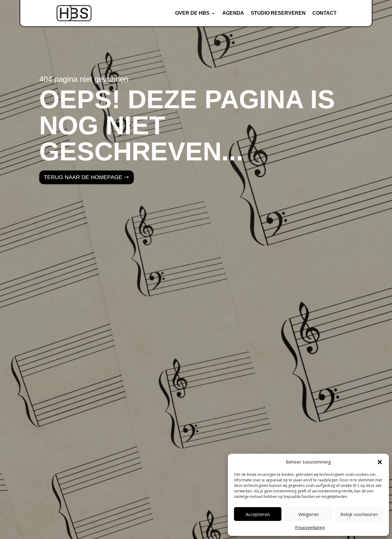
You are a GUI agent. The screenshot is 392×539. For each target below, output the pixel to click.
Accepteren (258, 514)
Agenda (233, 13)
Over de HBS (192, 13)
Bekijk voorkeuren (359, 514)
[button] (380, 462)
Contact (324, 13)
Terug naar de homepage (83, 177)
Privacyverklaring (310, 527)
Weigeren (308, 514)
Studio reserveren (278, 13)
